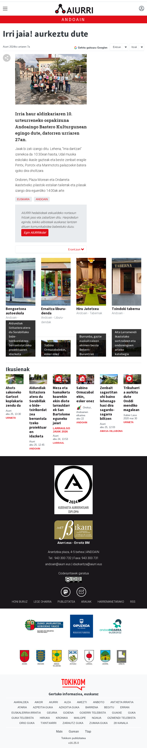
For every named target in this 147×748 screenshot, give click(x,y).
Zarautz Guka (73, 723)
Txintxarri (48, 723)
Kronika (62, 717)
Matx (59, 731)
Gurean (74, 731)
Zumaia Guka (98, 723)
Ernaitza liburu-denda (53, 310)
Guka (132, 712)
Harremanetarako (111, 601)
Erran (124, 707)
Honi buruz (20, 601)
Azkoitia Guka (69, 707)
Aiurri (53, 702)
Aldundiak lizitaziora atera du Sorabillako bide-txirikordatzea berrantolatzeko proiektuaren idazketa (38, 411)
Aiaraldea (21, 702)
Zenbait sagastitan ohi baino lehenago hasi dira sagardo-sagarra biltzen (108, 403)
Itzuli (134, 47)
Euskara (23, 199)
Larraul (58, 443)
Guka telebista (22, 717)
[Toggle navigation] (5, 8)
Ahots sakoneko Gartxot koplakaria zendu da (14, 396)
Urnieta (11, 418)
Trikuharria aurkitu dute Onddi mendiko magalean (131, 398)
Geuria (52, 712)
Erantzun (74, 249)
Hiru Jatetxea (87, 308)
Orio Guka (26, 723)
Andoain (74, 19)
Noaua (96, 717)
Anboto (98, 702)
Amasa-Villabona (111, 431)
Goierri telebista (93, 712)
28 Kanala (121, 723)
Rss (132, 601)
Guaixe (117, 712)
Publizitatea (66, 601)
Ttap (88, 731)
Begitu (109, 707)
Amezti (82, 702)
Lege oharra (42, 601)
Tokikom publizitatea (73, 738)
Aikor (39, 702)
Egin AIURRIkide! (35, 232)
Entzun (117, 47)
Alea (67, 702)
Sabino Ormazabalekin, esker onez (85, 394)
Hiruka (45, 717)
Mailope (80, 717)
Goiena (68, 712)
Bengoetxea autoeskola (16, 310)
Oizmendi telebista (121, 717)
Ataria (22, 707)
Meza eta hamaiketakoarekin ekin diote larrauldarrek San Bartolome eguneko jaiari (61, 405)
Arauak (86, 601)
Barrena (91, 707)
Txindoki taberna (126, 308)
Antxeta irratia (121, 702)
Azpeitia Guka (43, 707)
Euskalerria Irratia (26, 712)
